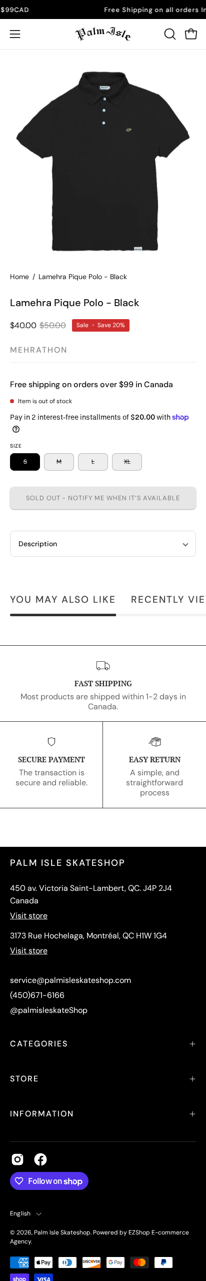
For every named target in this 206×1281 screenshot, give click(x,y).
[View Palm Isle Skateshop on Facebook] (40, 1159)
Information (42, 1113)
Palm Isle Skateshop (62, 1232)
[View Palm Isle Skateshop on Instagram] (17, 1159)
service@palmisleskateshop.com (70, 980)
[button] (169, 34)
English (20, 1213)
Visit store (29, 915)
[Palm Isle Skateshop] (103, 34)
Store (24, 1078)
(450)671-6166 (37, 995)
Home (19, 276)
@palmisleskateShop (49, 1010)
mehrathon (39, 350)
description (37, 543)
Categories (39, 1043)
